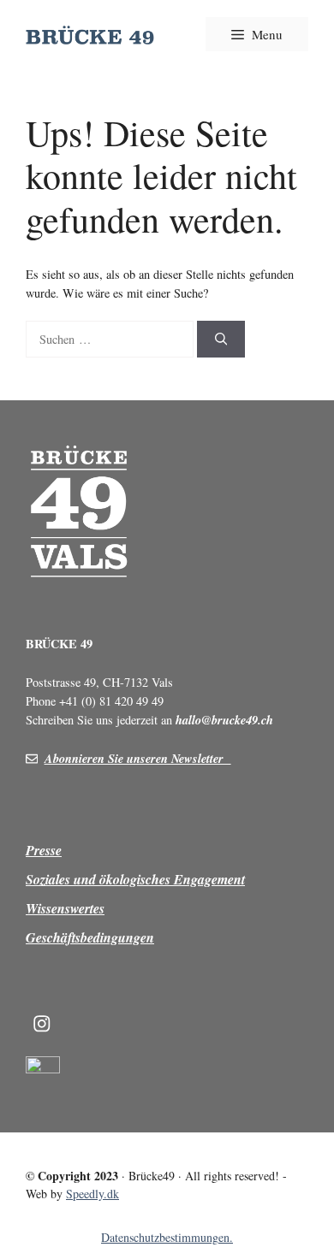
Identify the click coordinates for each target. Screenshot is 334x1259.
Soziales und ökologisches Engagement (135, 879)
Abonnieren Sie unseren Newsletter (138, 758)
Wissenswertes (65, 908)
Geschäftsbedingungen (90, 937)
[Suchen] (221, 339)
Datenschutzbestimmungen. (167, 1237)
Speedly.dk (92, 1193)
